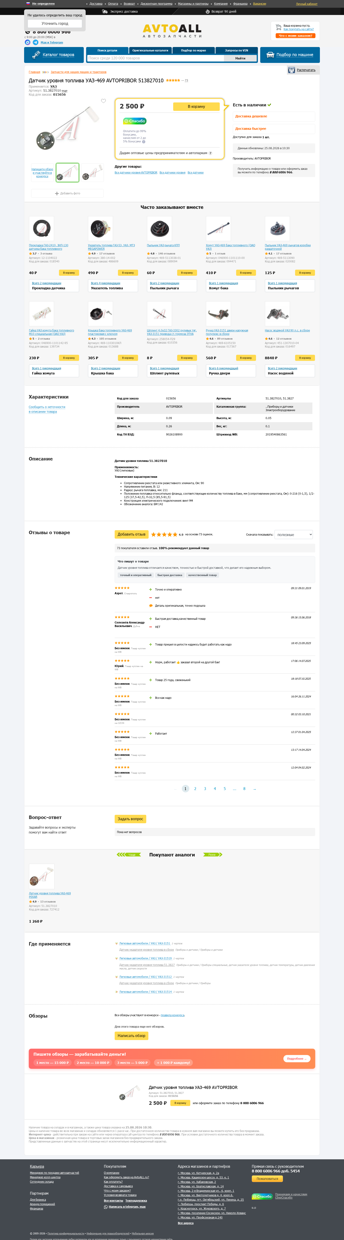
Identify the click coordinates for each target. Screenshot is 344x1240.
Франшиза (240, 3)
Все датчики (196, 172)
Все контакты (113, 1200)
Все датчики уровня (172, 172)
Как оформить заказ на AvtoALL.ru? (126, 1177)
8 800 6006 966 (51, 31)
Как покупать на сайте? (299, 29)
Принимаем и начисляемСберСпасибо (291, 1196)
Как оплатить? (113, 1181)
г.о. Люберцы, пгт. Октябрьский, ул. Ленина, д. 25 (211, 1199)
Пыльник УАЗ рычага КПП (163, 245)
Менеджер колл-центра (45, 1177)
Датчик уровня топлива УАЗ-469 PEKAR (50, 895)
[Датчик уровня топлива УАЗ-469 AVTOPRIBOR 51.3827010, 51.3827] (67, 127)
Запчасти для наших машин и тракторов (78, 72)
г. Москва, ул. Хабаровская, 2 (197, 1181)
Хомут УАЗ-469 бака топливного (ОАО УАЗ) (230, 246)
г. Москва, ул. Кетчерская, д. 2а (198, 1173)
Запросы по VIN (236, 50)
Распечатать (306, 70)
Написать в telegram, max (127, 1206)
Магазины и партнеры (193, 3)
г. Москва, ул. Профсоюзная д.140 (200, 1217)
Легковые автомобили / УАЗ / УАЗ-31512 (145, 976)
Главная (34, 72)
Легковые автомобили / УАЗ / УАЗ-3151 (145, 943)
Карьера (37, 1166)
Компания (221, 3)
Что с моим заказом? (117, 1190)
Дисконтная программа (156, 3)
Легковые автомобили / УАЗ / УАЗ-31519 (145, 958)
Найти (240, 58)
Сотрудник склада (42, 1181)
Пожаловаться (267, 1179)
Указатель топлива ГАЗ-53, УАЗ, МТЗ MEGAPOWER (111, 246)
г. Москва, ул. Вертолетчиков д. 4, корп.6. (205, 1195)
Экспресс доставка (124, 11)
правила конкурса (172, 1015)
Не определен (43, 3)
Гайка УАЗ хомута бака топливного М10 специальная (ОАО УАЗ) (51, 332)
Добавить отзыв (132, 534)
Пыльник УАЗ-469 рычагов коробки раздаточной (288, 246)
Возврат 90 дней (224, 11)
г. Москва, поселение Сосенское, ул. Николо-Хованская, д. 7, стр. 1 (222, 1213)
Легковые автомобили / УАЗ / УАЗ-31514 (145, 991)
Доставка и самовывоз (118, 1186)
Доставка (96, 3)
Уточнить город (55, 23)
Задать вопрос (130, 819)
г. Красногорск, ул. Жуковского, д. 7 (202, 1208)
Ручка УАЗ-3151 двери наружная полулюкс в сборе (227, 332)
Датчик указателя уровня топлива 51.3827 (147, 964)
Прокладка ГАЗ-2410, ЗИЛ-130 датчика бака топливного (48, 246)
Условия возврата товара (120, 1194)
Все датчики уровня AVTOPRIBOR (136, 172)
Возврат (129, 3)
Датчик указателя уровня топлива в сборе (146, 949)
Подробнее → (297, 1058)
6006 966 (281, 172)
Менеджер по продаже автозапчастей (54, 1172)
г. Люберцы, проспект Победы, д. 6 (201, 1204)
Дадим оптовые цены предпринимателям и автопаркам (165, 153)
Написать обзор (131, 1036)
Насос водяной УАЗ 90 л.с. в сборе (287, 330)
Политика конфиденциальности (66, 1233)
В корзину (196, 107)
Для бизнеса (38, 1199)
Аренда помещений (42, 1204)
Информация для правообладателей (108, 1233)
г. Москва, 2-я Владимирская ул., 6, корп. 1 (206, 1190)
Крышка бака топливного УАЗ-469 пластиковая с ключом (110, 332)
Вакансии (259, 3)
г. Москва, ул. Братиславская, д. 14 (201, 1186)
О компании (111, 1172)
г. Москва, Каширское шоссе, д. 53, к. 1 (203, 1177)
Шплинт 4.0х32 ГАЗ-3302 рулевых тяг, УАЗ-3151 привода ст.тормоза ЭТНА (172, 332)
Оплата (113, 3)
